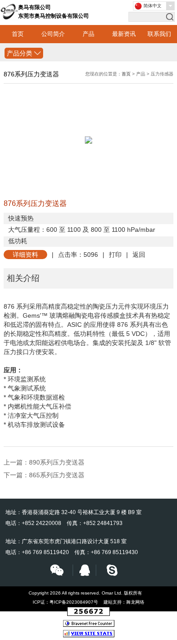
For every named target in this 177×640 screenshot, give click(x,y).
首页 (18, 33)
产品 (88, 33)
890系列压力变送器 (56, 462)
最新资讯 (124, 33)
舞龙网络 (135, 602)
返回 (139, 254)
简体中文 (152, 5)
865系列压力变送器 (56, 475)
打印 (115, 254)
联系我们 (159, 33)
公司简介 (53, 33)
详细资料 (25, 254)
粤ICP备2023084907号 (73, 602)
